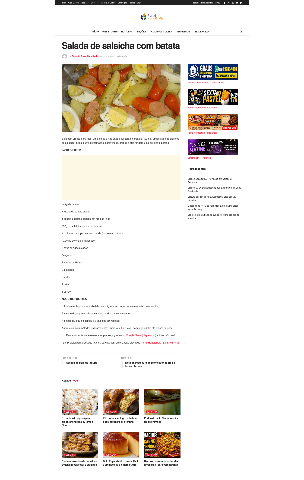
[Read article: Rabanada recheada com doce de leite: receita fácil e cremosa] (80, 445)
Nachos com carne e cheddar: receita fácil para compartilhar (161, 462)
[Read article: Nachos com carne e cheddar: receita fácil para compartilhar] (162, 445)
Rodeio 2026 (136, 2)
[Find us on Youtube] (237, 2)
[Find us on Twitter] (228, 2)
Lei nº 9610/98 (170, 342)
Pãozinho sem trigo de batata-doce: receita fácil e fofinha (120, 419)
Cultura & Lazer (107, 2)
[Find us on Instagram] (233, 2)
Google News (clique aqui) (141, 335)
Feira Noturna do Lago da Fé (202, 107)
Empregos (122, 2)
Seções (94, 2)
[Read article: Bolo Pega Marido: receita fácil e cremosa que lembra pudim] (121, 445)
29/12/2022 (109, 56)
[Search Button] (241, 31)
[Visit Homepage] (152, 16)
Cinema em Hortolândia (199, 157)
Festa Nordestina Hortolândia (202, 132)
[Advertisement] (121, 177)
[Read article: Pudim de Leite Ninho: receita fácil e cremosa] (162, 402)
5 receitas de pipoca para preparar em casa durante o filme (78, 421)
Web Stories (73, 2)
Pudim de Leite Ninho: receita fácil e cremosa (161, 419)
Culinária (122, 56)
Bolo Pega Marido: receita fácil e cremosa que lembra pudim (120, 462)
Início (64, 2)
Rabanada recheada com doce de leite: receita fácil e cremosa (79, 462)
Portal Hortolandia (151, 342)
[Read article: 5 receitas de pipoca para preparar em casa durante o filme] (80, 402)
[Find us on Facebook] (224, 2)
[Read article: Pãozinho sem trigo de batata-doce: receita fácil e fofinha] (121, 402)
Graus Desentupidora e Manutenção (206, 82)
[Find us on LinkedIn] (241, 2)
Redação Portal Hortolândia (85, 56)
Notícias (84, 2)
